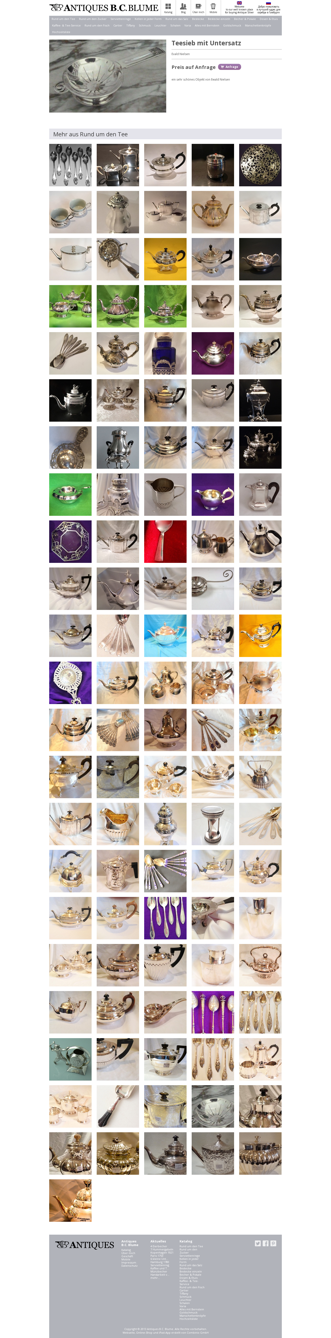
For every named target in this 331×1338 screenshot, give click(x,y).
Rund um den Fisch (97, 25)
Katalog (126, 1250)
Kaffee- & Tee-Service (66, 25)
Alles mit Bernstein (207, 25)
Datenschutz (129, 1265)
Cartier (117, 25)
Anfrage (232, 67)
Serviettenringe (120, 19)
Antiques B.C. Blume (103, 8)
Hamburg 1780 (159, 1262)
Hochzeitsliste (61, 32)
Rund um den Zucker (93, 19)
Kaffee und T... (159, 1268)
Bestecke (198, 19)
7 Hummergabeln (161, 1249)
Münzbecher (158, 1271)
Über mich (128, 1253)
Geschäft (127, 1256)
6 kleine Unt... (159, 1259)
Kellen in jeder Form (148, 19)
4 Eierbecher (158, 1246)
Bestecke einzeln (219, 19)
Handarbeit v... (159, 1274)
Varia (187, 25)
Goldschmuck (232, 25)
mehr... (155, 1278)
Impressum (128, 1262)
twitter (258, 1243)
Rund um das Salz (177, 19)
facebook (265, 1243)
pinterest (273, 1243)
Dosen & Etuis (269, 19)
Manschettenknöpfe (258, 25)
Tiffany (130, 25)
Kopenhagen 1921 (161, 1252)
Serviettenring (159, 1265)
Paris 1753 (156, 1255)
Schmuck (145, 25)
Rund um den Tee (63, 19)
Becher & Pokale (245, 19)
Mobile (125, 1259)
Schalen (175, 25)
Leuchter (160, 25)
